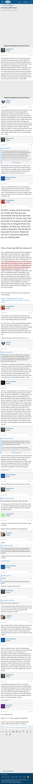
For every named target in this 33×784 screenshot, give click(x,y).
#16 (31, 622)
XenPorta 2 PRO (5, 782)
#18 (31, 681)
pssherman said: (6, 352)
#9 (31, 435)
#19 (31, 711)
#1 (31, 55)
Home (24, 777)
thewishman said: (6, 438)
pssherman (5, 10)
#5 (31, 206)
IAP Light (4, 774)
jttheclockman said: (7, 498)
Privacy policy (14, 777)
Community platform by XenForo (15, 779)
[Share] (29, 55)
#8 (31, 388)
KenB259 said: (5, 575)
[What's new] (31, 2)
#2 (31, 107)
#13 (31, 539)
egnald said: (5, 148)
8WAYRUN (20, 782)
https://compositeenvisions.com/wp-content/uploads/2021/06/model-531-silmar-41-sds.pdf (16, 300)
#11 (31, 495)
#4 (31, 184)
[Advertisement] (16, 28)
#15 (31, 597)
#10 (31, 481)
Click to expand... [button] (16, 162)
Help (20, 777)
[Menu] (2, 2)
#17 (31, 645)
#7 (31, 349)
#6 (31, 313)
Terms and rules (5, 777)
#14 (31, 572)
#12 (31, 520)
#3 (31, 145)
